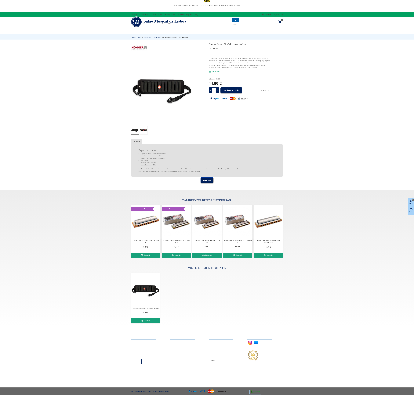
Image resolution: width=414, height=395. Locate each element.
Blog (212, 356)
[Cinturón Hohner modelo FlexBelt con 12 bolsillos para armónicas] (190, 55)
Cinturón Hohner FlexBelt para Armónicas (145, 308)
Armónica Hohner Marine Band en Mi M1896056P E (268, 242)
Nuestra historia (216, 350)
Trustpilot (212, 360)
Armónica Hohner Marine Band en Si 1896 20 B (145, 242)
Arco (210, 28)
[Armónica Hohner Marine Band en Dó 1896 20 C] (207, 221)
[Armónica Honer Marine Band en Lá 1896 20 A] (237, 221)
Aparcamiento (138, 353)
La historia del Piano (218, 353)
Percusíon (185, 32)
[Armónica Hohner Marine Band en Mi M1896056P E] (268, 221)
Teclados (262, 32)
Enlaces (135, 345)
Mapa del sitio (215, 345)
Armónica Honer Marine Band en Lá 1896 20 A (238, 242)
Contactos (214, 342)
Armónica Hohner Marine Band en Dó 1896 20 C (207, 242)
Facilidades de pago (140, 356)
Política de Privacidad (140, 347)
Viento (236, 32)
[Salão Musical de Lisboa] (136, 21)
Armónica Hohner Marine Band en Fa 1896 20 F (176, 242)
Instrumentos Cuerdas (234, 28)
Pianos (212, 32)
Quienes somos (216, 347)
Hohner (215, 48)
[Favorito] (210, 51)
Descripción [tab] (136, 141)
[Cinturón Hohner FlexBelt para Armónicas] (145, 289)
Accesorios (138, 28)
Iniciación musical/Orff (147, 32)
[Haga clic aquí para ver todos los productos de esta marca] (139, 48)
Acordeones (159, 28)
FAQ (135, 342)
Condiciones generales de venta (144, 350)
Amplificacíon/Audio (187, 28)
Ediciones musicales (268, 28)
